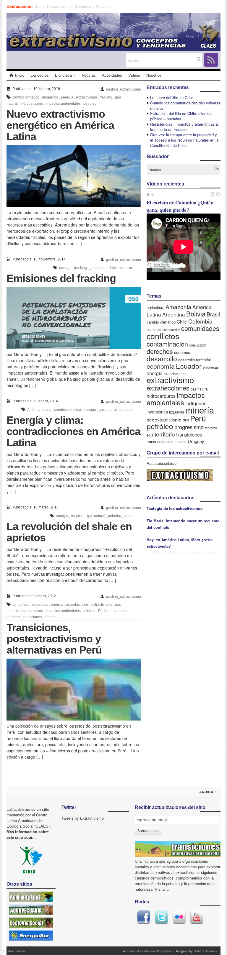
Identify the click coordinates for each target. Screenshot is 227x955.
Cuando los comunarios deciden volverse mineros (185, 105)
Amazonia (178, 307)
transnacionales (160, 441)
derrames (182, 352)
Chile (182, 321)
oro (186, 419)
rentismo (211, 428)
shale (128, 516)
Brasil (213, 314)
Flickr (179, 917)
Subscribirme (148, 830)
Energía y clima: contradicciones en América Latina (73, 431)
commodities (171, 329)
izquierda (176, 412)
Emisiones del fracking (61, 278)
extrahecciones (168, 387)
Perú (102, 611)
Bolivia (195, 313)
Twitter (161, 917)
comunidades (200, 328)
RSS (211, 60)
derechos (160, 351)
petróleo (90, 103)
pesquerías (117, 611)
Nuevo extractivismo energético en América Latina (60, 125)
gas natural (99, 268)
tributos (50, 617)
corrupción (197, 344)
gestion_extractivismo (123, 89)
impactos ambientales (63, 103)
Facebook (144, 917)
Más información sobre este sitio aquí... (28, 834)
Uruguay (196, 441)
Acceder (129, 951)
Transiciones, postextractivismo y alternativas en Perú (54, 638)
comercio (154, 329)
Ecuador (189, 366)
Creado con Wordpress (155, 951)
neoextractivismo (164, 419)
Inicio (19, 75)
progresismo (189, 427)
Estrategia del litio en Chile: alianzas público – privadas (181, 116)
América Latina (39, 410)
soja (150, 434)
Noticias (89, 75)
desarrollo (50, 97)
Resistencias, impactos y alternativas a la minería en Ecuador (184, 126)
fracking (106, 97)
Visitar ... (163, 889)
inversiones (157, 412)
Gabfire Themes (205, 951)
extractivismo (86, 97)
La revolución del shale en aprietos (69, 532)
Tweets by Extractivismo (82, 818)
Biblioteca (63, 75)
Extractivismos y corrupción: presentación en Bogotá (80, 6)
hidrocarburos (31, 103)
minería (89, 611)
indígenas (195, 403)
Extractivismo (13, 951)
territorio (165, 434)
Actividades (112, 75)
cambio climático (25, 97)
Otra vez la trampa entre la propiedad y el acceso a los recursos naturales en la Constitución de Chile (184, 140)
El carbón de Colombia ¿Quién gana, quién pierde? (180, 206)
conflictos (163, 336)
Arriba (207, 792)
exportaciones (77, 605)
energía (67, 97)
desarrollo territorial (194, 359)
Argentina (173, 314)
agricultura (21, 605)
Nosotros (154, 75)
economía (161, 366)
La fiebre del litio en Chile (171, 97)
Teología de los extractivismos (174, 508)
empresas (40, 605)
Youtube (197, 917)
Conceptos (39, 75)
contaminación (167, 343)
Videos (134, 75)
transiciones (32, 617)
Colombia (200, 321)
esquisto (78, 516)
